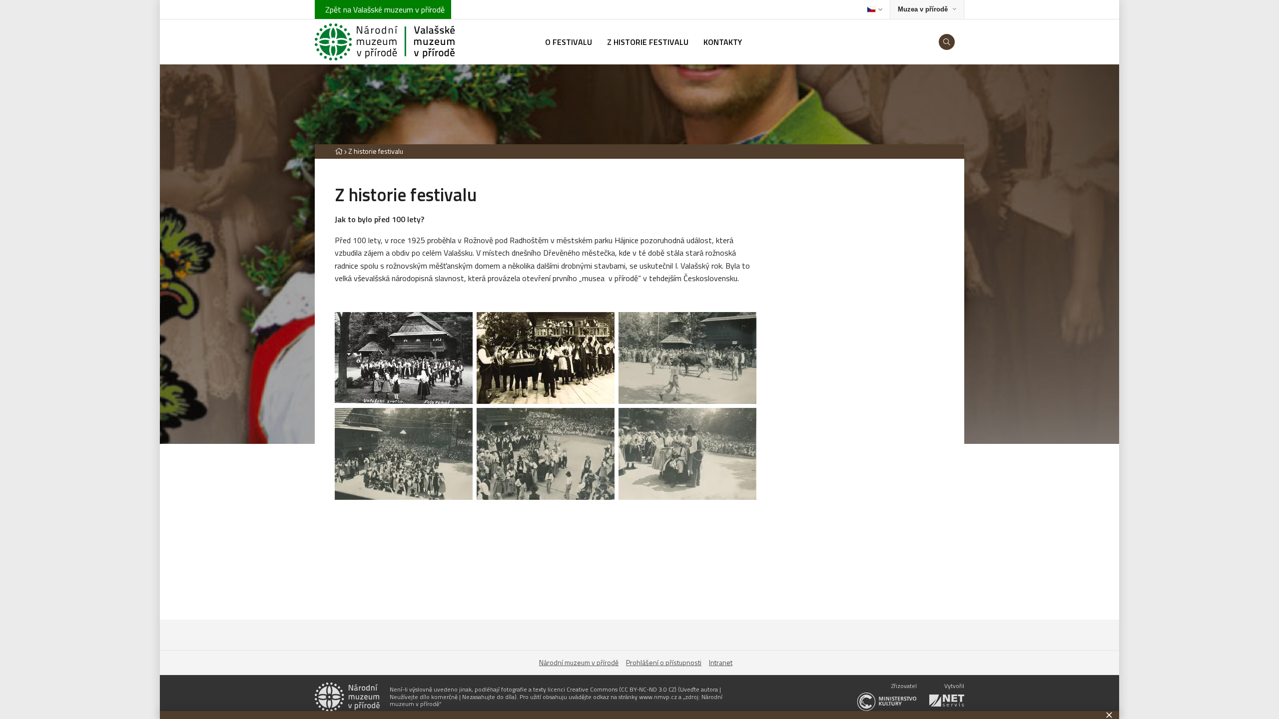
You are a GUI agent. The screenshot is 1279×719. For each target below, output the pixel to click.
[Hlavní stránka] (339, 151)
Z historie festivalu (375, 151)
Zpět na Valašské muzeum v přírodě (383, 9)
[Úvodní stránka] (385, 41)
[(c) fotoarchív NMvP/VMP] (404, 358)
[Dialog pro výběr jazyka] (874, 9)
